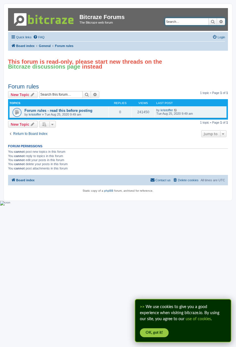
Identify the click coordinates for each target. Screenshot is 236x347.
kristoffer (35, 114)
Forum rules (23, 86)
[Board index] (44, 18)
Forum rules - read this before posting (58, 110)
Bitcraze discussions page (44, 67)
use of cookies (198, 319)
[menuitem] (39, 37)
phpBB (108, 190)
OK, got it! (154, 333)
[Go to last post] (176, 110)
